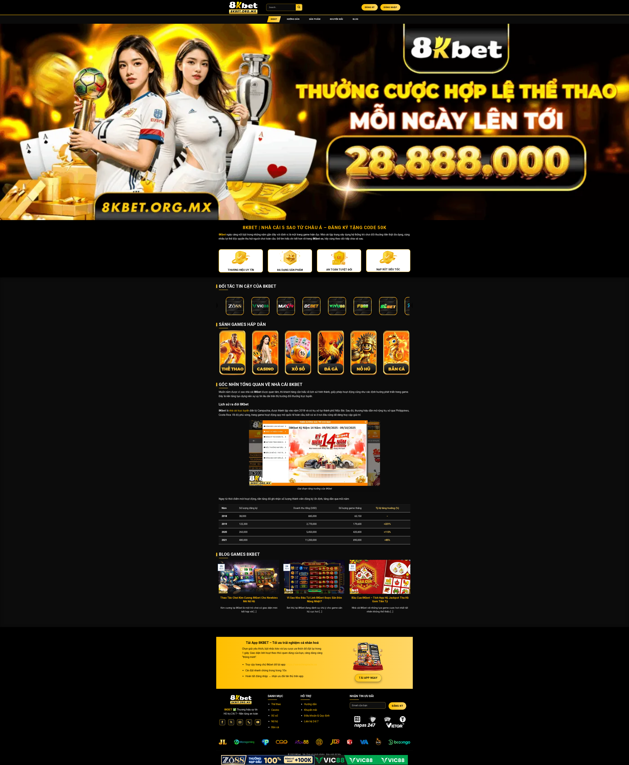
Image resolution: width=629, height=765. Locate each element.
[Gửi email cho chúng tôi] (240, 722)
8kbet (274, 19)
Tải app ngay (368, 677)
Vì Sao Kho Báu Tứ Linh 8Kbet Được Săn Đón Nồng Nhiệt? (314, 599)
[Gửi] (299, 7)
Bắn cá (275, 727)
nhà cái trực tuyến (239, 410)
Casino (275, 709)
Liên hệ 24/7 (311, 721)
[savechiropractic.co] (245, 7)
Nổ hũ (274, 721)
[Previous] (218, 591)
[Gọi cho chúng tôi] (249, 722)
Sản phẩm (314, 19)
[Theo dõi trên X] (231, 722)
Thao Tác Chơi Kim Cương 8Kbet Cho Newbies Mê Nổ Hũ (249, 599)
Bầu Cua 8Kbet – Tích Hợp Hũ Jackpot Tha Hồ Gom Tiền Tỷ (380, 599)
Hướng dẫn (293, 19)
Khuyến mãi (336, 19)
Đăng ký (397, 705)
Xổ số (274, 715)
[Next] (411, 591)
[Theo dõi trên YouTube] (258, 722)
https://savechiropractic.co (301, 664)
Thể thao (276, 704)
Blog (355, 19)
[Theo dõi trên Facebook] (222, 722)
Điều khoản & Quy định (317, 715)
